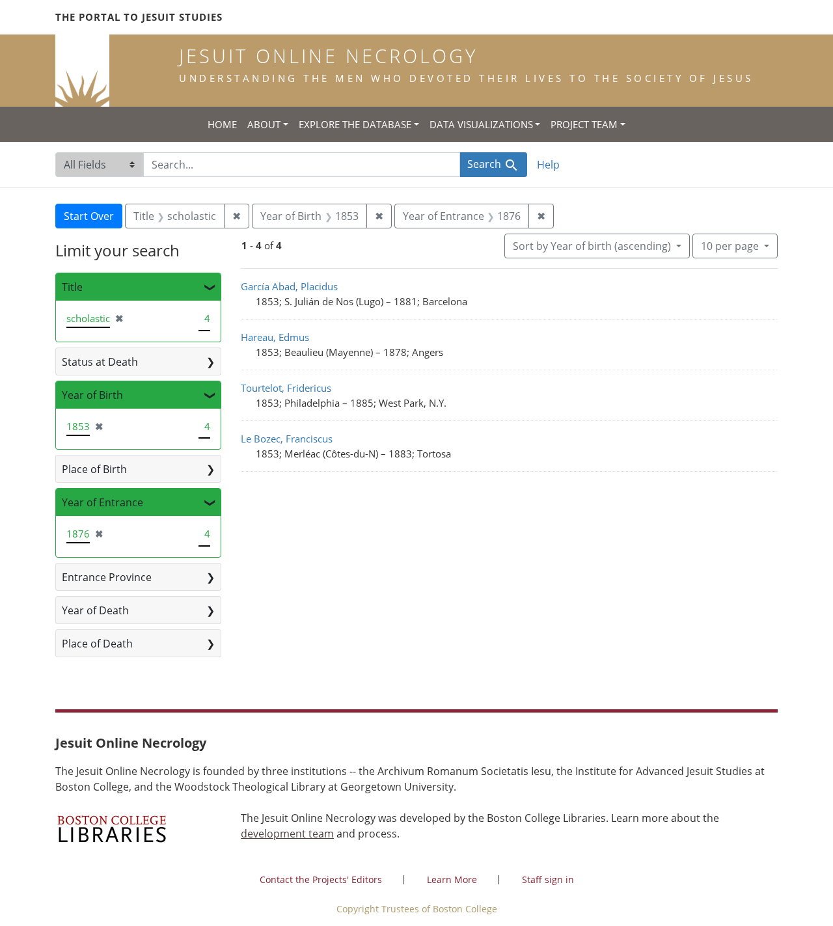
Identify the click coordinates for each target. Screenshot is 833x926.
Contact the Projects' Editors (321, 879)
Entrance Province (107, 577)
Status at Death (100, 362)
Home (222, 124)
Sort (592, 246)
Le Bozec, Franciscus (287, 438)
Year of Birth (92, 395)
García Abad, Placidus (289, 286)
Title (72, 287)
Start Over (89, 216)
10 (730, 245)
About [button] (263, 124)
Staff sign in (548, 879)
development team (287, 833)
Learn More (452, 879)
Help (548, 164)
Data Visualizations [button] (481, 124)
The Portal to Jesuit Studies (139, 16)
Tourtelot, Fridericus (286, 387)
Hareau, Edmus (275, 337)
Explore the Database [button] (355, 124)
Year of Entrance (102, 502)
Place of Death (97, 643)
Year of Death (95, 610)
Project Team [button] (584, 124)
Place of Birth (94, 469)
